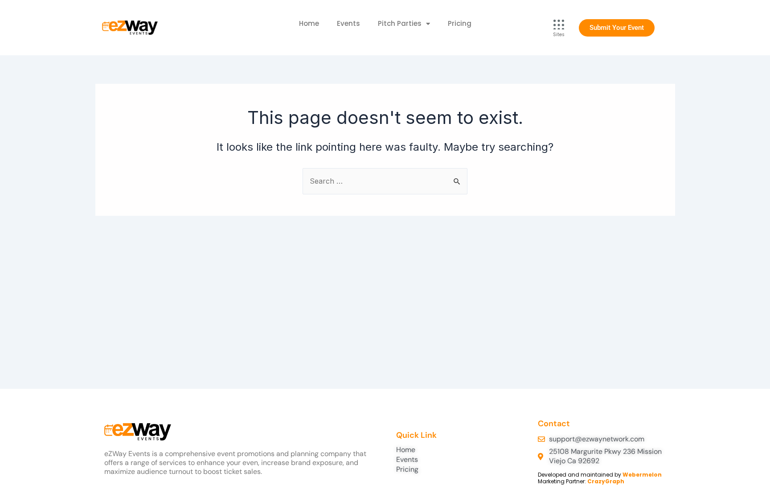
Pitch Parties (400, 23)
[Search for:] (385, 181)
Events (348, 23)
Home (309, 23)
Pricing (459, 23)
